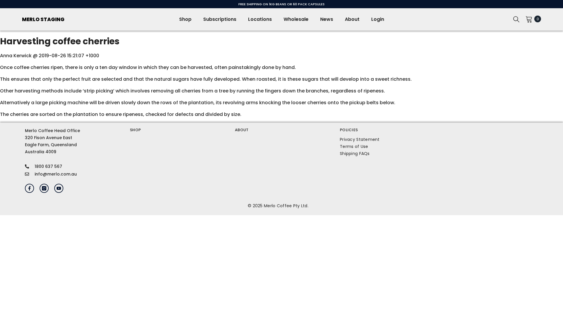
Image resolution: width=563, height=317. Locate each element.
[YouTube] (58, 188)
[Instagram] (44, 188)
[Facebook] (29, 188)
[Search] (516, 19)
